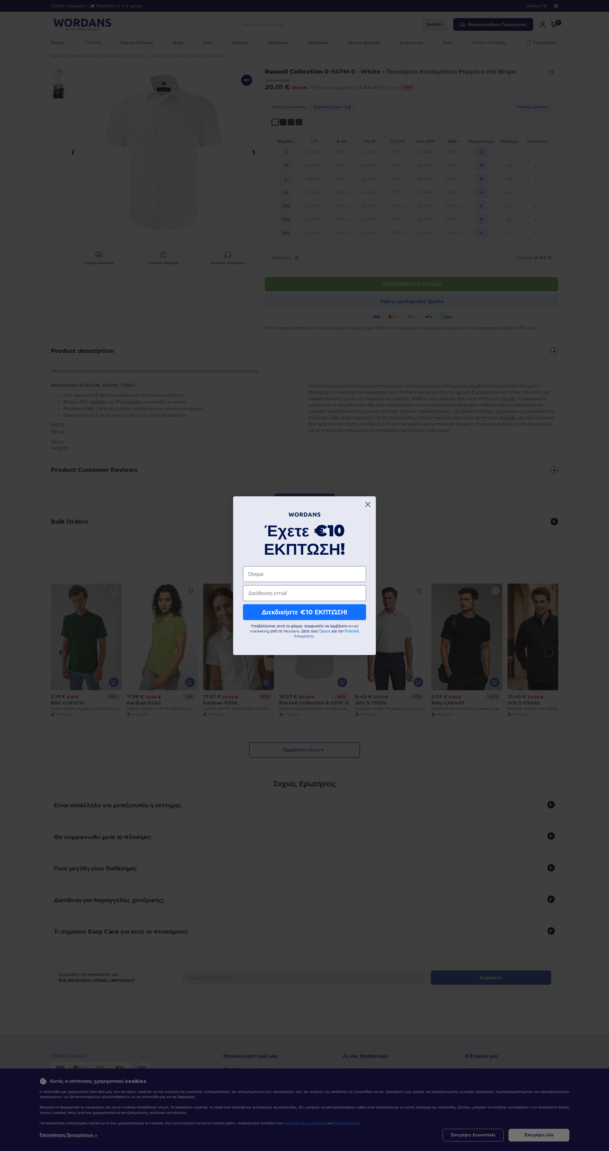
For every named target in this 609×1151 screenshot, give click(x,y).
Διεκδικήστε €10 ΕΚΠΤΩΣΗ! (304, 612)
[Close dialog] (367, 504)
